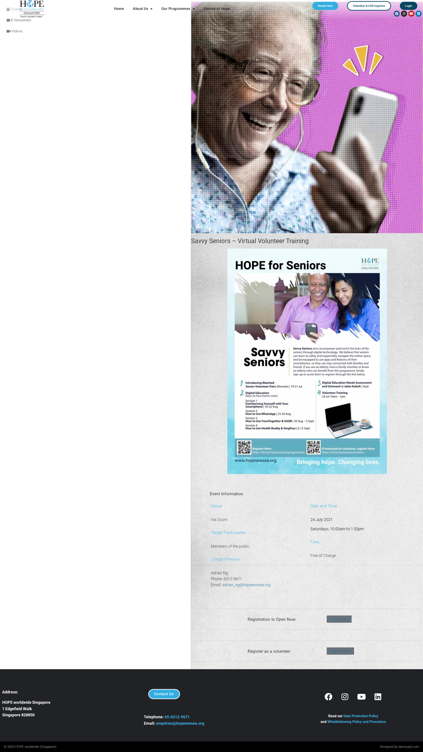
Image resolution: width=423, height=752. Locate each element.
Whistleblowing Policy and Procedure (356, 722)
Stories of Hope (217, 9)
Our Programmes (175, 9)
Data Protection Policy (360, 716)
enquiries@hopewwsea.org (180, 723)
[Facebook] (397, 14)
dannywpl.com (409, 747)
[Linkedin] (419, 14)
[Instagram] (404, 14)
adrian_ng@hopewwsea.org (246, 584)
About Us (140, 9)
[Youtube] (411, 14)
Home (119, 9)
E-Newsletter (20, 20)
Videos (16, 31)
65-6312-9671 (177, 717)
